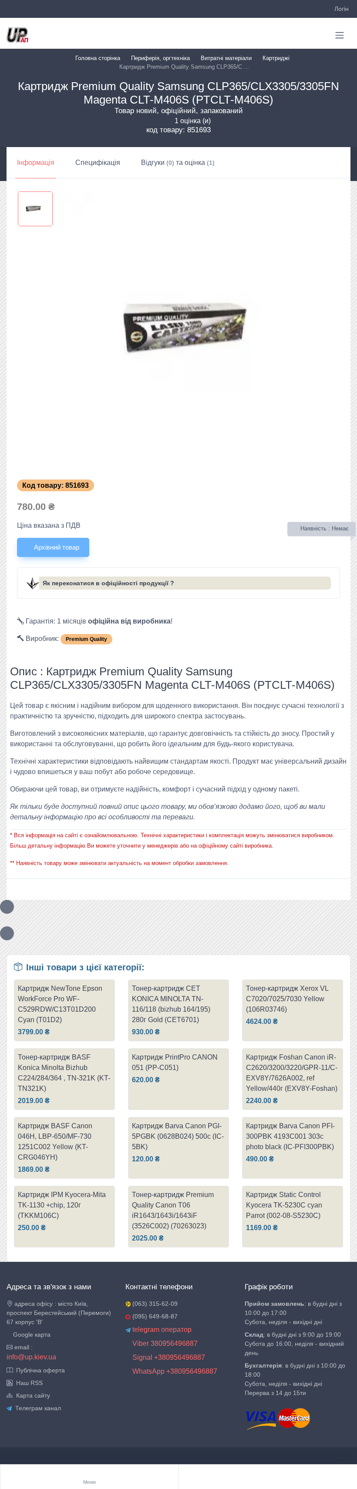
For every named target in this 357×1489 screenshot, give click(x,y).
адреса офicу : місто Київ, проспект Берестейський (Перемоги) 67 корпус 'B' (59, 1312)
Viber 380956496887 (164, 1343)
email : (23, 1347)
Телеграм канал (36, 1408)
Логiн (341, 8)
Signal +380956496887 (168, 1357)
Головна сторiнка (97, 58)
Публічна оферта (39, 1370)
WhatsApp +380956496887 (174, 1371)
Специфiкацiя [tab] (97, 162)
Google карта (31, 1334)
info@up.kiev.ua (31, 1357)
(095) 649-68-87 (154, 1316)
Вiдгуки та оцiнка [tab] (178, 162)
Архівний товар (55, 547)
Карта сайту (31, 1395)
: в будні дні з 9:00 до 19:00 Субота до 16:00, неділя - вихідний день (294, 1343)
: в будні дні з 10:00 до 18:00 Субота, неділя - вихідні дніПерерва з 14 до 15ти (295, 1379)
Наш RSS (28, 1382)
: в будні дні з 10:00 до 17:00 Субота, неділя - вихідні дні (293, 1312)
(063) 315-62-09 (154, 1303)
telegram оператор (161, 1329)
